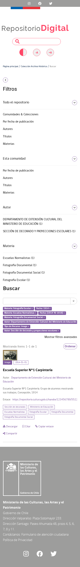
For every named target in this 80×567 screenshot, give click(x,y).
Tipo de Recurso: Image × (16, 326)
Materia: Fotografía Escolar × (18, 308)
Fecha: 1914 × (43, 308)
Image (7, 362)
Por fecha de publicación (18, 121)
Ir (74, 301)
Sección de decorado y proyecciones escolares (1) (39, 231)
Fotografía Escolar (38, 412)
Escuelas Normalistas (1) (18, 258)
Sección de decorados (14, 407)
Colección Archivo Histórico (34, 66)
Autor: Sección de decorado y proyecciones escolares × (31, 331)
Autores (8, 129)
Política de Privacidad (17, 540)
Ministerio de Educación (41, 407)
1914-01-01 (21, 362)
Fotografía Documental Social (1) (24, 272)
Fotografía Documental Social (18, 417)
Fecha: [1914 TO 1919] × (52, 313)
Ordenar (70, 346)
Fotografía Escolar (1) (16, 280)
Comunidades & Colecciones (20, 114)
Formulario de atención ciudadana (45, 534)
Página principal (10, 66)
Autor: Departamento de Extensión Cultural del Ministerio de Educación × (41, 322)
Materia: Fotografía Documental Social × (24, 317)
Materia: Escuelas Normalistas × (20, 313)
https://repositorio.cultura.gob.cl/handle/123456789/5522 (45, 399)
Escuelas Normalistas (14, 412)
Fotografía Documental (62, 412)
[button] (13, 80)
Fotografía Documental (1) (19, 265)
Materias (8, 144)
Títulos (7, 136)
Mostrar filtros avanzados (60, 337)
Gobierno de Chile (15, 513)
